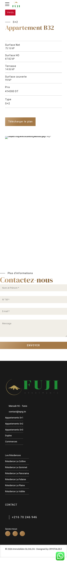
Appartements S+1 (14, 417)
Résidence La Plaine (15, 485)
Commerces (11, 441)
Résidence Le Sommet (16, 467)
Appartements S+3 (14, 429)
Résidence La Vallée (15, 491)
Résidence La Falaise (15, 479)
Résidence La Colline (15, 461)
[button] (8, 181)
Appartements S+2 (14, 423)
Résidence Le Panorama (17, 473)
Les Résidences (13, 455)
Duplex (8, 435)
